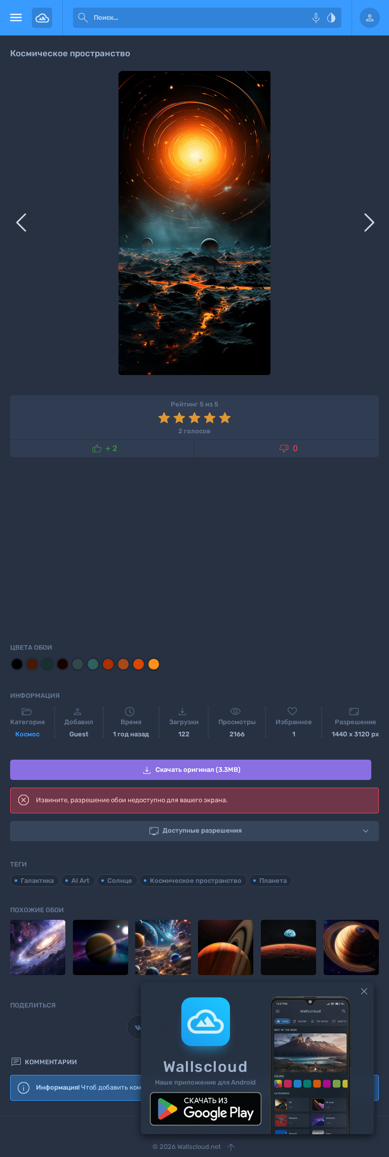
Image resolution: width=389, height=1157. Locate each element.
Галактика (37, 880)
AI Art (80, 880)
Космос (27, 734)
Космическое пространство (196, 880)
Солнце (119, 880)
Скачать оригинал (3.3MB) (191, 770)
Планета (273, 880)
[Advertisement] (194, 548)
